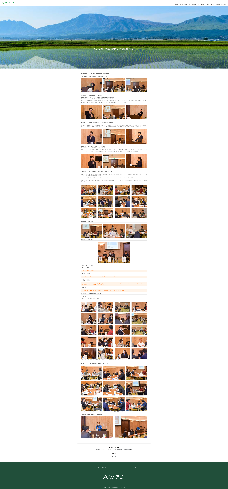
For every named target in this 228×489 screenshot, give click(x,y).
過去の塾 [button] (223, 4)
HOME (176, 4)
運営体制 (194, 4)
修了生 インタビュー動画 (138, 467)
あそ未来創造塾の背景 (185, 4)
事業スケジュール (210, 4)
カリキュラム (201, 4)
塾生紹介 (218, 4)
